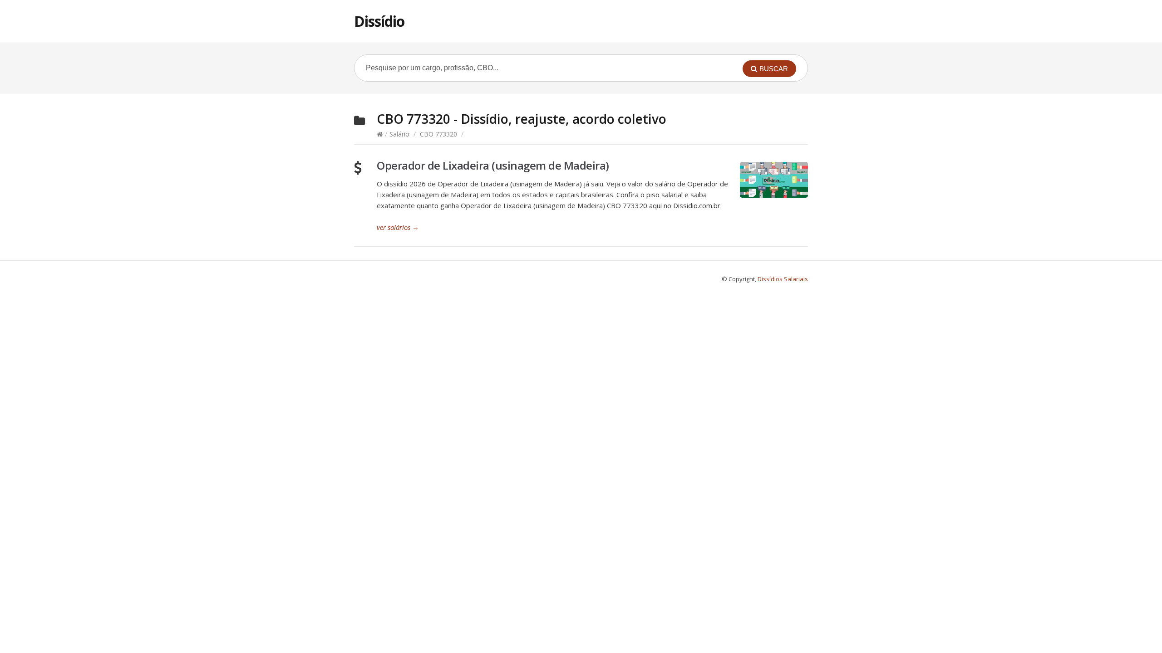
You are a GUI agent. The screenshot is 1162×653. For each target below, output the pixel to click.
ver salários (398, 227)
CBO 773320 (438, 134)
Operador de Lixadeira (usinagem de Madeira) (493, 165)
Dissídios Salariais (783, 279)
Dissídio (379, 21)
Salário (399, 134)
